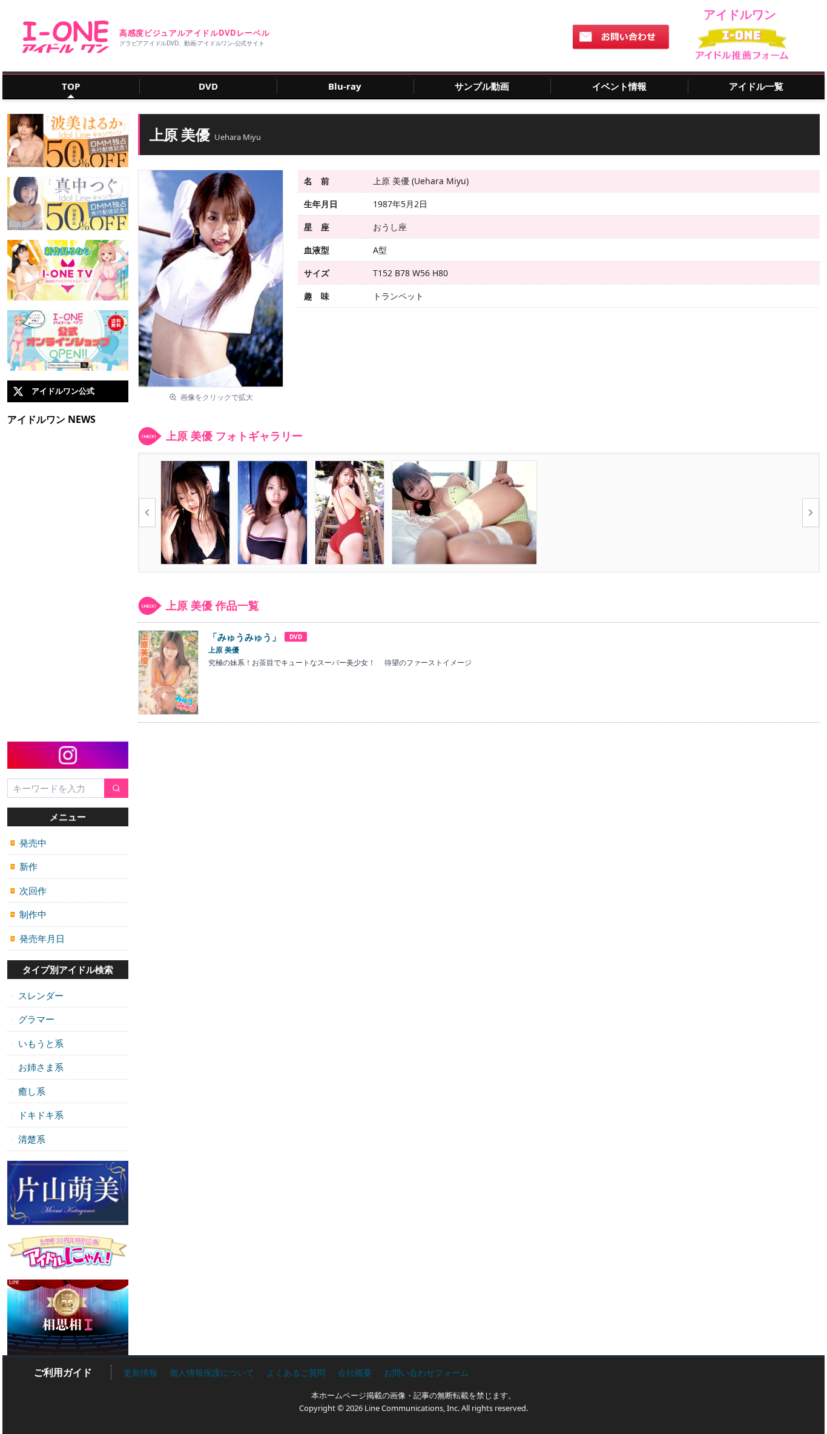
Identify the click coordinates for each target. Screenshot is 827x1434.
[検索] (116, 788)
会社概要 (355, 1372)
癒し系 (27, 1091)
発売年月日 (37, 938)
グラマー (32, 1019)
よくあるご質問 (296, 1372)
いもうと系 (37, 1043)
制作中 (28, 914)
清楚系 (27, 1139)
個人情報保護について (212, 1372)
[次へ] (810, 512)
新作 (24, 866)
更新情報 (140, 1372)
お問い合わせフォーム (426, 1372)
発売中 (28, 843)
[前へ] (147, 512)
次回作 (28, 891)
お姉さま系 (37, 1067)
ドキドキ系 (37, 1115)
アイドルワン (66, 37)
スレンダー (37, 995)
